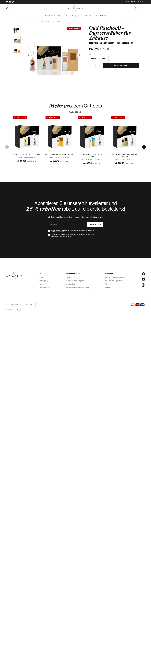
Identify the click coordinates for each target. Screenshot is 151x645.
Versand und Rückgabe (75, 281)
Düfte (66, 16)
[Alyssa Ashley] (75, 8)
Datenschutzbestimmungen (92, 217)
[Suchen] (7, 8)
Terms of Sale (71, 277)
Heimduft (42, 284)
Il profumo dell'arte (52, 16)
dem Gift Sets (75, 106)
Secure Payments (73, 284)
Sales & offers (100, 16)
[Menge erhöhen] (100, 65)
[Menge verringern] (91, 65)
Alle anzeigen (75, 112)
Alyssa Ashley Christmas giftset (29, 22)
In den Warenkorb (121, 65)
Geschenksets (44, 288)
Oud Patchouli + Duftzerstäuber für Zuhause (51, 22)
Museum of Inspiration (113, 281)
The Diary (108, 284)
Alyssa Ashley (15, 22)
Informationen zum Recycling (77, 288)
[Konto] (134, 8)
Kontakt (108, 288)
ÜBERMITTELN (95, 224)
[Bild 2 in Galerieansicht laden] (54, 54)
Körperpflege (44, 281)
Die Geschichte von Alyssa (115, 277)
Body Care (76, 16)
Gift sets (87, 16)
